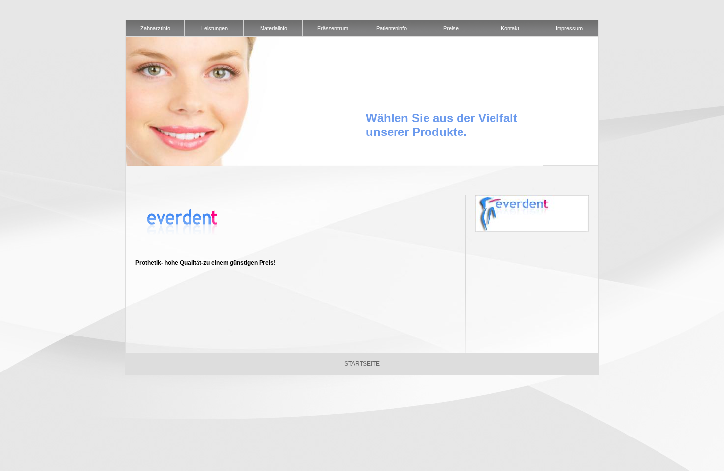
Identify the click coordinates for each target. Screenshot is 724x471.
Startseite (362, 363)
